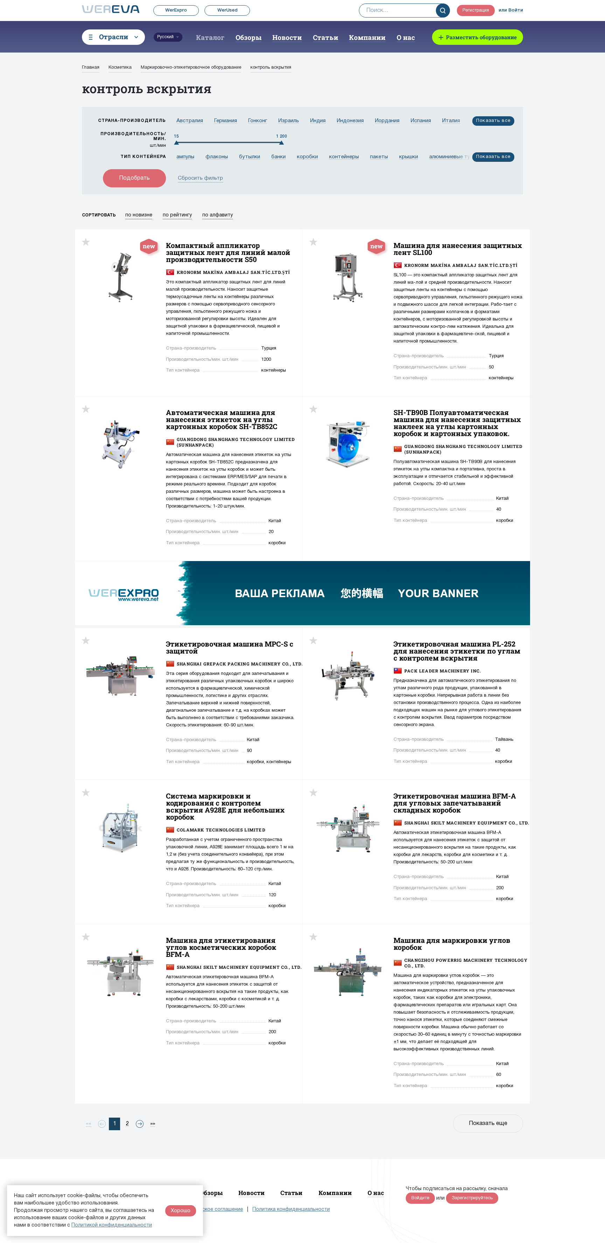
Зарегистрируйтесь (472, 1198)
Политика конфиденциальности (291, 1209)
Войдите (420, 1198)
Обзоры (249, 37)
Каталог (210, 37)
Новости (287, 37)
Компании (367, 37)
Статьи (325, 37)
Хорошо (180, 1210)
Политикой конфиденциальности (111, 1225)
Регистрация (476, 10)
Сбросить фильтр (200, 178)
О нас (406, 37)
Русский (165, 37)
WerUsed (227, 10)
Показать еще (488, 1123)
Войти (515, 10)
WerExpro (176, 10)
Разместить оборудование (481, 37)
